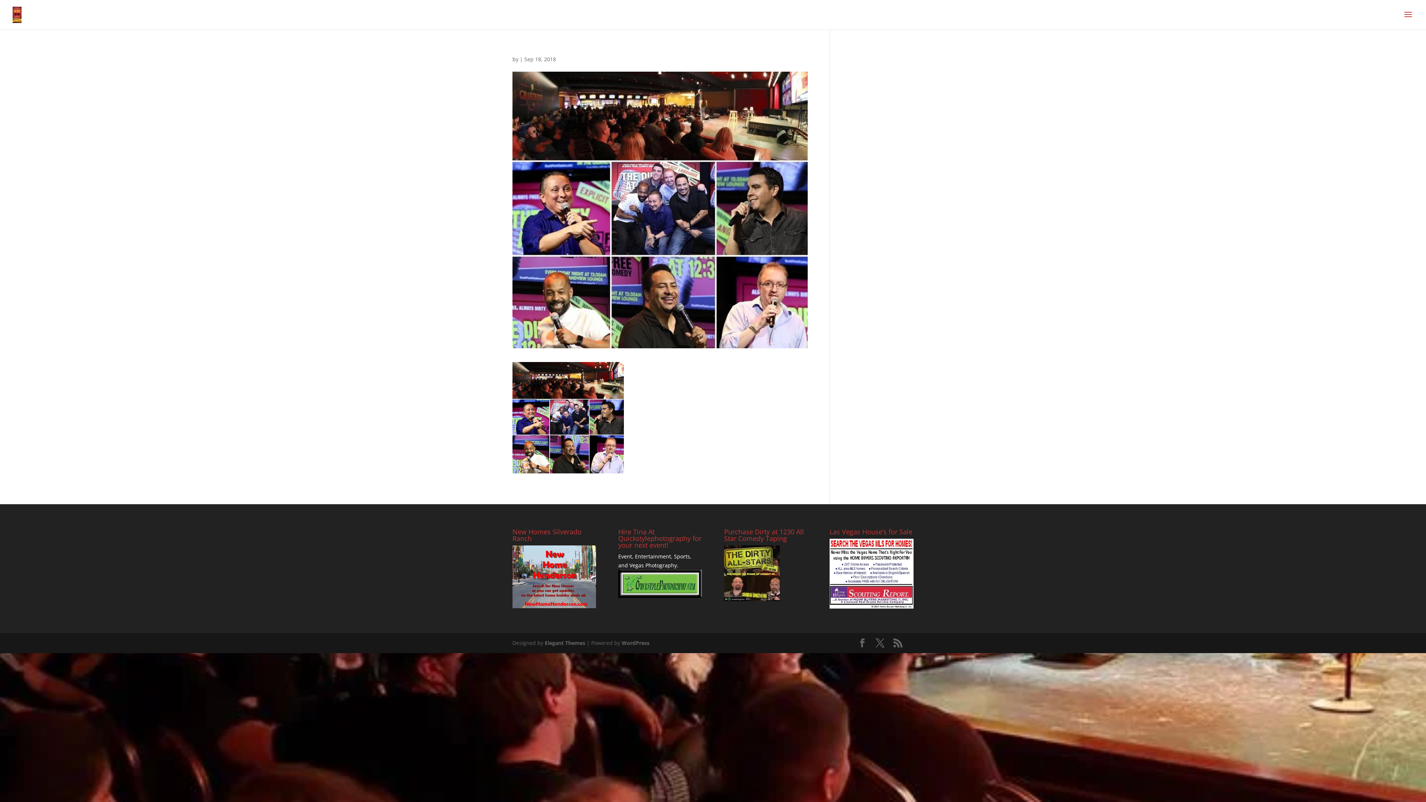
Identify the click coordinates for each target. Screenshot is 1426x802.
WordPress (635, 642)
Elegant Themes (565, 642)
